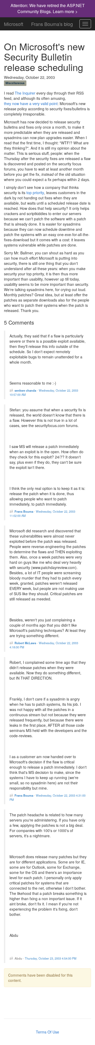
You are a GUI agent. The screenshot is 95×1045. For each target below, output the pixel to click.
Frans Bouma (24, 511)
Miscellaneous (15, 83)
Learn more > (65, 11)
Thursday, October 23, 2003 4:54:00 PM (50, 958)
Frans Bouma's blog (52, 22)
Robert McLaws (25, 643)
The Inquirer (25, 93)
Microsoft (13, 22)
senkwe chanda (25, 390)
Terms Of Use (47, 1032)
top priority (35, 192)
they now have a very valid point (31, 103)
